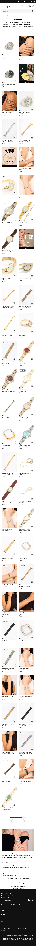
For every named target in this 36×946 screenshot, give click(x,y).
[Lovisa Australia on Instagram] (11, 904)
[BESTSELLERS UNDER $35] (26, 74)
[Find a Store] (22, 6)
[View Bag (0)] (33, 6)
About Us (3, 910)
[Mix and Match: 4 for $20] (26, 239)
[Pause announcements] (34, 1)
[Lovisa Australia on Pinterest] (19, 904)
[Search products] (33, 11)
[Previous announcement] (2, 1)
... (31, 26)
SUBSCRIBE (31, 900)
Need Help (4, 914)
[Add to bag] (14, 53)
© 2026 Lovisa (4, 930)
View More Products (18, 821)
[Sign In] (29, 6)
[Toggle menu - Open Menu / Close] (3, 6)
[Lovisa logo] (8, 6)
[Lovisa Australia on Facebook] (14, 904)
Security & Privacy (22, 928)
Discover (4, 918)
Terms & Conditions (5, 928)
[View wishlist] (26, 6)
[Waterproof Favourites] (9, 157)
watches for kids (16, 24)
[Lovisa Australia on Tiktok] (16, 904)
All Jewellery (4, 15)
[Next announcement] (31, 1)
